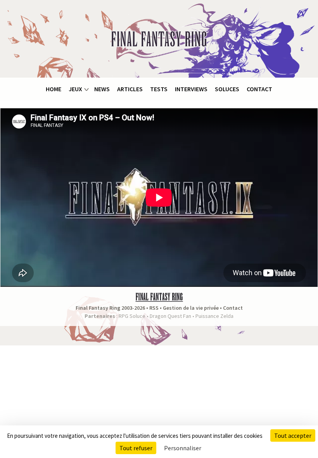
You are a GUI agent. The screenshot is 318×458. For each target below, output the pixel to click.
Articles (130, 89)
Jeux (75, 89)
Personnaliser (182, 448)
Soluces (227, 89)
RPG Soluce (132, 315)
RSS (154, 307)
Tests (159, 89)
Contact (259, 89)
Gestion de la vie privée (191, 307)
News (102, 89)
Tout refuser (135, 448)
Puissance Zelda (214, 315)
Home (53, 89)
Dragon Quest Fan (170, 315)
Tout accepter (292, 435)
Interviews (191, 89)
